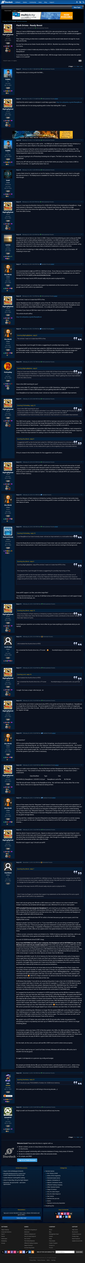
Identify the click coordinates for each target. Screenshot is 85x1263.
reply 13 (32, 610)
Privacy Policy (33, 1260)
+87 (8, 1126)
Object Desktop (5, 1229)
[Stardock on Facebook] (59, 1213)
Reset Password (76, 1238)
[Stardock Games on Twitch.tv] (65, 1213)
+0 (8, 883)
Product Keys (75, 1236)
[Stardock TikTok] (63, 1216)
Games (25, 2)
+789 (8, 380)
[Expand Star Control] (46, 1196)
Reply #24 (19, 1073)
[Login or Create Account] (77, 2)
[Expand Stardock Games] (44, 1171)
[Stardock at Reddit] (57, 1216)
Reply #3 (18, 140)
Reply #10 (19, 362)
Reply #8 (18, 296)
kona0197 (8, 1117)
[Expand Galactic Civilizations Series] (46, 1182)
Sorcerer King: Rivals (29, 1247)
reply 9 (32, 439)
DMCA (48, 1260)
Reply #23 (19, 862)
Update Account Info (77, 1241)
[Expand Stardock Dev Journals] (46, 1198)
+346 (8, 253)
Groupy (3, 1243)
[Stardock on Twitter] (56, 1213)
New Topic (77, 7)
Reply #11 (19, 399)
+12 (8, 658)
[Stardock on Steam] (70, 1213)
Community (32, 2)
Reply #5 (18, 202)
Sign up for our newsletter (46, 1252)
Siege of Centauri (28, 1245)
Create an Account (76, 1234)
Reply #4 (18, 170)
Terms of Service (41, 1260)
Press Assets (52, 1241)
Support (52, 2)
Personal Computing (22, 21)
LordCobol (8, 647)
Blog (45, 2)
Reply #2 (18, 99)
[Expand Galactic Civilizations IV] (46, 1180)
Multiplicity (4, 1241)
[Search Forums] (83, 2)
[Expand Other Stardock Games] (46, 1187)
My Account (75, 1232)
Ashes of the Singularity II (30, 1229)
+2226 (8, 548)
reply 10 (32, 405)
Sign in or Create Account (27, 1160)
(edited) (56, 98)
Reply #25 (19, 1107)
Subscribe (79, 1252)
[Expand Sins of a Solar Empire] (46, 1191)
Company (52, 1226)
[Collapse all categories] (82, 1171)
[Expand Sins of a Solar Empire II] (46, 1194)
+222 (8, 285)
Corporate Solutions (6, 1232)
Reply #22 (19, 829)
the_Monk (8, 275)
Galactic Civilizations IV (29, 1234)
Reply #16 (19, 636)
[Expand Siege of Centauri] (46, 1189)
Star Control (27, 1238)
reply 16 (28, 674)
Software (17, 2)
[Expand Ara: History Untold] (46, 1173)
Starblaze (8, 873)
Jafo (8, 1083)
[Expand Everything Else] (44, 1205)
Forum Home (7, 10)
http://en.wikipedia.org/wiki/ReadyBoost (69, 102)
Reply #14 (19, 526)
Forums (51, 1247)
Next (78, 66)
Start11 (3, 1234)
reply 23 (31, 1079)
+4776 (8, 88)
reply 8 (35, 335)
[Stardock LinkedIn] (66, 1216)
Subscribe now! (21, 1218)
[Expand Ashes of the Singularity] (46, 1175)
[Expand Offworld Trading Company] (46, 1184)
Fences (3, 1236)
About (50, 1229)
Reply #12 (19, 462)
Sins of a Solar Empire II (30, 1236)
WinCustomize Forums (42, 28)
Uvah (8, 180)
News (40, 2)
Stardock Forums (46, 264)
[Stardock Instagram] (67, 1213)
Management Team (54, 1234)
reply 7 (32, 869)
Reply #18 (19, 700)
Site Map (53, 1260)
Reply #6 (18, 234)
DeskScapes (4, 1238)
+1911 (8, 1092)
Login (20, 10)
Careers (51, 1236)
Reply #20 (19, 765)
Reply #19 (19, 733)
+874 (8, 191)
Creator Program (53, 1243)
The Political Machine (29, 1241)
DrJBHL (8, 79)
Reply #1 (18, 69)
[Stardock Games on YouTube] (62, 1213)
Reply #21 (19, 798)
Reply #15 (19, 604)
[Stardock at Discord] (60, 1216)
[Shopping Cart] (80, 2)
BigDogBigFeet (8, 34)
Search (15, 10)
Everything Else (11, 21)
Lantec (7, 245)
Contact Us (51, 1245)
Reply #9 (18, 329)
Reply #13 (19, 495)
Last (81, 66)
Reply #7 (18, 264)
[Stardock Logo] (7, 2)
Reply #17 (19, 668)
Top (81, 69)
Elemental (26, 1232)
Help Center (75, 1229)
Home (3, 21)
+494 (8, 43)
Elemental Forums (48, 636)
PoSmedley (8, 372)
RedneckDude (8, 537)
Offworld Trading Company (31, 1243)
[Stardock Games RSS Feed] (69, 1216)
